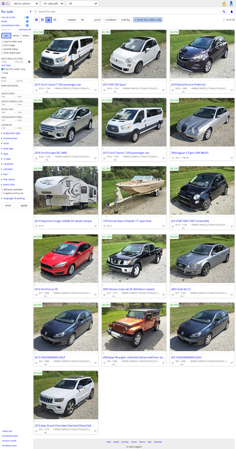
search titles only (13, 41)
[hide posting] (95, 90)
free (6, 72)
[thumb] (42, 19)
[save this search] (232, 12)
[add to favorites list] (36, 90)
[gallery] (49, 19)
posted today (11, 49)
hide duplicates (12, 52)
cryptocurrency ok (13, 193)
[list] (36, 19)
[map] (55, 19)
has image (9, 45)
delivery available (13, 189)
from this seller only (14, 69)
